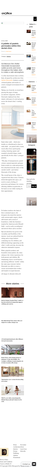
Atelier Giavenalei (7, 80)
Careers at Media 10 (5, 464)
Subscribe (23, 451)
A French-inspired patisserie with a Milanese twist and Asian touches (12, 340)
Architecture (16, 447)
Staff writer (8, 51)
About (22, 447)
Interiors (9, 56)
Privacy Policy (4, 459)
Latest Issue (23, 449)
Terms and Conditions (6, 462)
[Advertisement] (32, 215)
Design (15, 451)
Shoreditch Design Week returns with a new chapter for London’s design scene (11, 321)
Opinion (15, 455)
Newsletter (23, 445)
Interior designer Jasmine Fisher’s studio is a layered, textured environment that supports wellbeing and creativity (12, 302)
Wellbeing (16, 453)
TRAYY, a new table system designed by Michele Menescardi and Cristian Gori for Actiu (11, 399)
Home (15, 445)
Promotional (16, 457)
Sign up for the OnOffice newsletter (31, 181)
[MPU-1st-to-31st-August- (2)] (32, 139)
